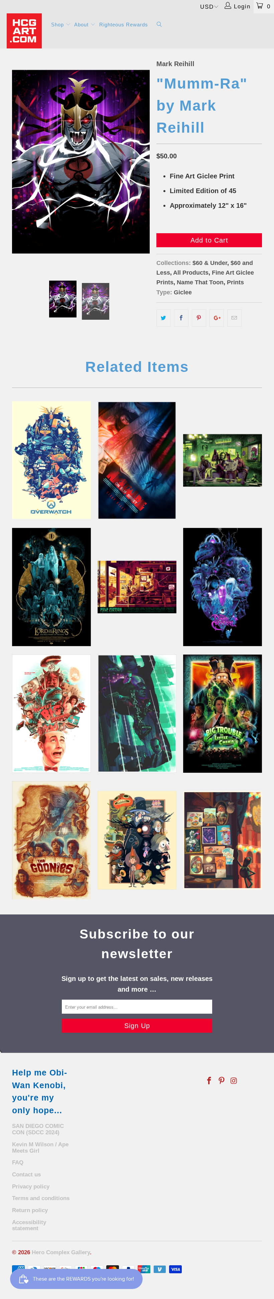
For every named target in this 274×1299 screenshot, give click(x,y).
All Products (191, 272)
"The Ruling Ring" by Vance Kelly (51, 587)
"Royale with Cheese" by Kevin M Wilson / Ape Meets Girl (137, 587)
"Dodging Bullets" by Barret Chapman (137, 714)
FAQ (17, 1162)
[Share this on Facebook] (181, 318)
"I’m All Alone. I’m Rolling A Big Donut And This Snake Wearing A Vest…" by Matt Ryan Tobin (51, 714)
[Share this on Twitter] (163, 318)
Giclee (183, 292)
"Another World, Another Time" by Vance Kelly (222, 587)
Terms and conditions (41, 1198)
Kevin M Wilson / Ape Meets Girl (40, 1147)
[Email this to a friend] (234, 318)
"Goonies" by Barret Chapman (51, 840)
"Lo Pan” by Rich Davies (222, 714)
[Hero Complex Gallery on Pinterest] (222, 1081)
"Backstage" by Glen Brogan (222, 840)
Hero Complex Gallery (61, 1252)
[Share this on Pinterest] (199, 318)
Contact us (26, 1174)
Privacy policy (30, 1186)
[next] (142, 161)
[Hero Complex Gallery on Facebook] (209, 1081)
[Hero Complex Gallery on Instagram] (234, 1081)
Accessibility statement (29, 1225)
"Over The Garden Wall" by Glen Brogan (137, 840)
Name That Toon (200, 282)
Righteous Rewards (123, 24)
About (82, 24)
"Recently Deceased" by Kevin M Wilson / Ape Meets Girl (222, 460)
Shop (58, 24)
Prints (235, 282)
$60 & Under (209, 263)
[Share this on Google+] (217, 318)
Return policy (30, 1210)
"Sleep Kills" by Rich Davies (137, 460)
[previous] (19, 161)
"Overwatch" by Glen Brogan (51, 460)
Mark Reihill (175, 63)
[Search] (159, 24)
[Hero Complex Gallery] (25, 30)
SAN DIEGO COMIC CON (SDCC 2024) (38, 1129)
